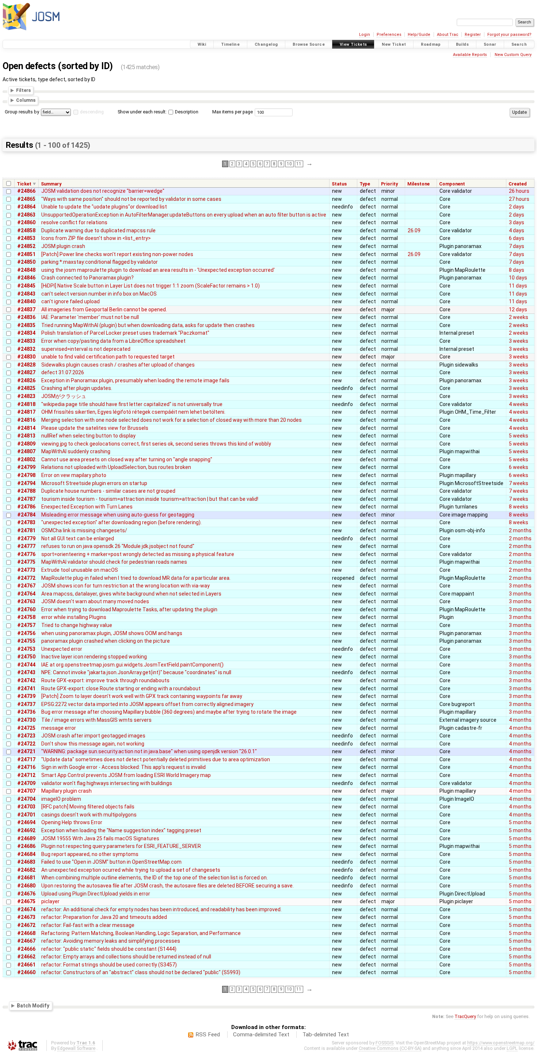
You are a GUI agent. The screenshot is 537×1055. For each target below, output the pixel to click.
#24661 (26, 965)
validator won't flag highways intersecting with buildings (106, 783)
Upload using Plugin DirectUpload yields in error (95, 894)
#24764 (26, 594)
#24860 (26, 222)
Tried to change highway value (76, 625)
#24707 (26, 791)
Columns (25, 100)
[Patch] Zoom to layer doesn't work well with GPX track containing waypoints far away (141, 696)
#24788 (26, 491)
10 (289, 163)
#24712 (26, 775)
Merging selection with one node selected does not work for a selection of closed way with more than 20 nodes (171, 420)
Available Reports (470, 54)
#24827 (26, 372)
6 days (516, 238)
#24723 (26, 736)
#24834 (26, 333)
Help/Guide (419, 34)
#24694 (26, 822)
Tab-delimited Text (325, 1034)
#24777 (26, 546)
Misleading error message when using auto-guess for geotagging (117, 515)
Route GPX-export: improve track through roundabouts (105, 680)
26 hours (519, 191)
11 (298, 163)
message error (58, 728)
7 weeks (518, 483)
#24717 (26, 759)
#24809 (26, 444)
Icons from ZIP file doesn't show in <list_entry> (96, 238)
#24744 (26, 665)
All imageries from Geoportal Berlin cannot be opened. (104, 309)
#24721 (26, 751)
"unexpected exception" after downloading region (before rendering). (121, 522)
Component (452, 184)
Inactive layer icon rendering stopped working (94, 657)
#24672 (26, 925)
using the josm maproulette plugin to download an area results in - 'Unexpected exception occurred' (158, 270)
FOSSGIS (384, 1042)
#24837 (26, 309)
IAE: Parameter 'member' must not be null (90, 317)
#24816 (26, 420)
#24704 (26, 799)
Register (473, 34)
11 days (518, 286)
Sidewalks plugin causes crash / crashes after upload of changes (118, 365)
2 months (520, 530)
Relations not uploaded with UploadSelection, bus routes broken (116, 467)
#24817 (26, 412)
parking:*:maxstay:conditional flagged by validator (99, 262)
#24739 (26, 696)
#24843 (26, 294)
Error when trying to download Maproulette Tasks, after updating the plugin (129, 609)
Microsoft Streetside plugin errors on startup (94, 483)
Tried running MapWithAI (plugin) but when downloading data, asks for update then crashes (148, 325)
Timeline (230, 44)
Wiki (202, 44)
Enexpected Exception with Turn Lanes (87, 507)
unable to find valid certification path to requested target (108, 357)
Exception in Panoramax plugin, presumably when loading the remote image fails (135, 380)
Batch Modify (33, 1006)
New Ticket (394, 44)
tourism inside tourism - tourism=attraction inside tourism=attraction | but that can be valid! (149, 499)
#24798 (26, 475)
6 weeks (518, 467)
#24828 (26, 365)
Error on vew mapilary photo (73, 475)
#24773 (26, 570)
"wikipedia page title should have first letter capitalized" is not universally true (131, 404)
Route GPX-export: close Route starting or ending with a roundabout (121, 688)
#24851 (26, 254)
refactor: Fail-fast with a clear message (87, 925)
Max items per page (232, 111)
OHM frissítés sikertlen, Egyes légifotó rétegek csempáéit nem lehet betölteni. (133, 412)
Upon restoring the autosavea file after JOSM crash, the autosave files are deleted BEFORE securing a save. (167, 886)
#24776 (26, 554)
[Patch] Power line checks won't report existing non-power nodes (117, 254)
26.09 (414, 230)
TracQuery (465, 1016)
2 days (516, 207)
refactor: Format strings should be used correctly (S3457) (109, 965)
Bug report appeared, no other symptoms (89, 854)
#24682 (26, 870)
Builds (462, 44)
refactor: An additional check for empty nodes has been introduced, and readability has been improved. (161, 909)
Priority (389, 184)
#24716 (26, 767)
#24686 (26, 846)
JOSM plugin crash (63, 246)
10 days (518, 278)
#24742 (26, 680)
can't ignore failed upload (70, 301)
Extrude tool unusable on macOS (79, 570)
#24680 (26, 886)
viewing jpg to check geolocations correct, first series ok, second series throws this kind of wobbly (156, 444)
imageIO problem (61, 799)
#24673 (26, 917)
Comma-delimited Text (261, 1034)
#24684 (26, 854)
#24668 (26, 933)
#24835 (26, 325)
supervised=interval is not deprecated (85, 349)
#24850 (26, 262)
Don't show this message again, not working (92, 744)
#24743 (26, 672)
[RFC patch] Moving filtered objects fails (87, 807)
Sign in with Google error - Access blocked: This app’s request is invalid (123, 767)
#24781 (26, 530)
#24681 (26, 878)
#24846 (26, 278)
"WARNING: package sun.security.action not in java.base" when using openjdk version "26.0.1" (149, 751)
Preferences (389, 34)
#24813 (26, 436)
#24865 (26, 199)
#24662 (26, 957)
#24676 (26, 894)
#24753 (26, 649)
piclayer (50, 901)
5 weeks (518, 436)
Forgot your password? (509, 34)
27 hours (519, 199)
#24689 (26, 838)
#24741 (26, 688)
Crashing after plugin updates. (76, 388)
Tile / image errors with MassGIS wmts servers (96, 720)
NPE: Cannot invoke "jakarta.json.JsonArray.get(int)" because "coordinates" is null (136, 672)
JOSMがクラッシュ (63, 396)
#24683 (26, 862)
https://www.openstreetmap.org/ (500, 1042)
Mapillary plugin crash (66, 791)
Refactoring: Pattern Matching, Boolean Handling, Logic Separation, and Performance (141, 933)
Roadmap (431, 44)
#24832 (26, 349)
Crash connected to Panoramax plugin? (87, 278)
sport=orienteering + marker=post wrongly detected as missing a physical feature (137, 554)
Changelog (266, 44)
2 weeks (518, 317)
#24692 (26, 830)
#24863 (26, 215)
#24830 (26, 357)
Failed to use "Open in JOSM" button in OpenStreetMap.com (111, 862)
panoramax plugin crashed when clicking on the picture (105, 641)
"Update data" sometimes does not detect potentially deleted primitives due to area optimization (155, 759)
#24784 (26, 515)
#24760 (26, 609)
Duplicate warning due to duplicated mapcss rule (98, 230)
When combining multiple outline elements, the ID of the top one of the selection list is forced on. (154, 878)
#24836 (26, 317)
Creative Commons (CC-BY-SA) (390, 1048)
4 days (516, 230)
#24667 (26, 941)
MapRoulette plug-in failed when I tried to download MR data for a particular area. (136, 578)
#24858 (26, 230)
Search (519, 44)
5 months (520, 822)
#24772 (26, 578)
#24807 (26, 451)
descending (92, 111)
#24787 (26, 499)
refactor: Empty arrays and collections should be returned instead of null (126, 957)
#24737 (26, 704)
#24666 (26, 949)
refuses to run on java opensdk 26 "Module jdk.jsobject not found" (117, 546)
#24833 (26, 341)
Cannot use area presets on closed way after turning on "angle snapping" (126, 459)
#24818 (26, 404)
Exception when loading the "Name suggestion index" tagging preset (121, 830)
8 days (516, 270)
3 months (520, 586)
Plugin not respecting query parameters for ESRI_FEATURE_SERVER (121, 846)
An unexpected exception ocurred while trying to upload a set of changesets (130, 870)
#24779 (26, 538)
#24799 (26, 467)
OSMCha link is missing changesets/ (84, 530)
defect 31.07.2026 (62, 372)
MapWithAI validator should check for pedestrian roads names (114, 562)
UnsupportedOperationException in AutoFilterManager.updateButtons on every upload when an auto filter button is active (183, 215)
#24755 (26, 641)
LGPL (512, 1048)
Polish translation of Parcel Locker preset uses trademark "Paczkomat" (125, 333)
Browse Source (309, 44)
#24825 (26, 388)
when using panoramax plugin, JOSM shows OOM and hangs (111, 633)
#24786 (26, 507)
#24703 (26, 807)
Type (364, 184)
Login (364, 34)
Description (186, 111)
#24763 (26, 601)
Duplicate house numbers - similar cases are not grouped (108, 491)
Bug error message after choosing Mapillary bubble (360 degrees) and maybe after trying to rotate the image (169, 712)
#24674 (26, 909)
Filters (23, 90)
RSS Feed (207, 1034)
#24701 (26, 815)
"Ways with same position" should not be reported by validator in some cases (131, 199)
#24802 (26, 459)
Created (518, 184)
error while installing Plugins (73, 617)
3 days (516, 222)
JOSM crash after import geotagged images (93, 736)
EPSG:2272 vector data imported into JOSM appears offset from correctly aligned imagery (147, 704)
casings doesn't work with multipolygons (89, 815)
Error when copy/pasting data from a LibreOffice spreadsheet (113, 341)
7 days (516, 246)
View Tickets (353, 44)
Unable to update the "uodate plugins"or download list (104, 207)
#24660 (26, 972)
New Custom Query (513, 54)
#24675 (26, 901)
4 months (520, 720)
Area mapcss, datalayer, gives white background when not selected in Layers (131, 594)
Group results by (22, 111)
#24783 (26, 522)
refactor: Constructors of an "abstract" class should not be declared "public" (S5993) (140, 972)
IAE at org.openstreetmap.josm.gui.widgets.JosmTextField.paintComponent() (132, 665)
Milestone (418, 184)
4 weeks (518, 404)
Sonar (490, 44)
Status (339, 184)
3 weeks (518, 341)
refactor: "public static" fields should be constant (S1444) (108, 949)
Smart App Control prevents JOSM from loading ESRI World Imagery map (126, 775)
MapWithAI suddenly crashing (75, 451)
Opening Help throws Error (71, 822)
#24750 (26, 657)
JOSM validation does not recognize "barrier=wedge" (102, 191)
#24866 (26, 191)
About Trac (447, 34)
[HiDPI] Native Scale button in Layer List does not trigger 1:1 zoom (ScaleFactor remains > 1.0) (150, 286)
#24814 (26, 428)
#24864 (26, 207)
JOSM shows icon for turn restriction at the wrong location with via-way (125, 586)
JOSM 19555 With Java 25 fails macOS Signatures (100, 838)
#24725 (26, 728)
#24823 (26, 396)
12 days (518, 309)
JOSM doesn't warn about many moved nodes (95, 601)
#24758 (26, 617)
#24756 (26, 633)
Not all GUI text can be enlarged (77, 538)
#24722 (26, 744)
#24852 (26, 246)
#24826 (26, 380)
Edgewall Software (76, 1048)
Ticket (24, 184)
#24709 (26, 783)
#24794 (26, 483)
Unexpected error (61, 649)
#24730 (26, 720)
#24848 (26, 270)
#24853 (26, 238)
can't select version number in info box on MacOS (99, 294)
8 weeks (518, 507)
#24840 (26, 301)
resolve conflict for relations (74, 222)
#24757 (26, 625)
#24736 (26, 712)
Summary (51, 184)
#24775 (26, 562)
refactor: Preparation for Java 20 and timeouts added (104, 917)
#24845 (26, 286)
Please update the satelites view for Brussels (94, 428)
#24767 (26, 586)
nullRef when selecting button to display (88, 436)
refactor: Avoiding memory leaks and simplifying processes (110, 941)
